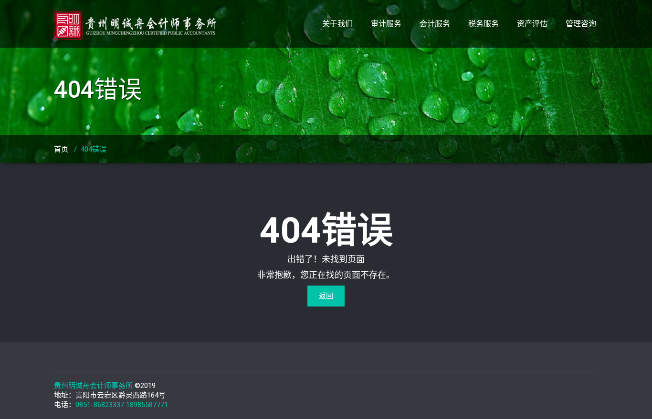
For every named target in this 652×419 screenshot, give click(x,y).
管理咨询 (581, 23)
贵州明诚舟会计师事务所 (93, 385)
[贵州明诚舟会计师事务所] (138, 20)
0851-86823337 (99, 404)
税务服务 (483, 23)
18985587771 (147, 404)
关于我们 (337, 23)
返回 (326, 296)
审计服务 (386, 23)
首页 (61, 149)
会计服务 (435, 23)
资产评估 (532, 23)
